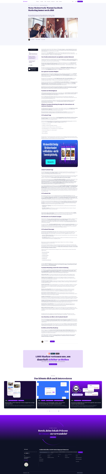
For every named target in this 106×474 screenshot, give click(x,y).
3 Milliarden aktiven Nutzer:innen (50, 96)
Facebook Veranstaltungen (46, 259)
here (57, 452)
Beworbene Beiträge (45, 252)
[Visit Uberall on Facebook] (26, 460)
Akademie (60, 1)
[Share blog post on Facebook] (30, 65)
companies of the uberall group (62, 451)
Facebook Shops (45, 256)
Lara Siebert (32, 39)
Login (76, 1)
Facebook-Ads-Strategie (67, 195)
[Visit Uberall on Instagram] (27, 460)
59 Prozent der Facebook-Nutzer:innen (47, 231)
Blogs (29, 5)
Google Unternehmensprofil (67, 121)
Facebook (66, 233)
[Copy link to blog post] (28, 65)
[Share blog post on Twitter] (32, 65)
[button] (37, 1)
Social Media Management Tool (70, 221)
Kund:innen (48, 1)
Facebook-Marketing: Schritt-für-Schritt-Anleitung (32, 61)
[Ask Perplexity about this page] (29, 453)
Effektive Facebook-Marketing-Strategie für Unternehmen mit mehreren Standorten (32, 57)
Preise (45, 1)
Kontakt (57, 1)
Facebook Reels (44, 253)
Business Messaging (44, 233)
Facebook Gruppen (45, 255)
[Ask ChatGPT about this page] (24, 453)
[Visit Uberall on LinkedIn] (24, 460)
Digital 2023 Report (48, 263)
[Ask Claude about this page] (26, 453)
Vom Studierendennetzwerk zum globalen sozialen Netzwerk (33, 53)
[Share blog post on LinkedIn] (31, 65)
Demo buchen (80, 1)
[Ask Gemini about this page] (27, 453)
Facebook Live (44, 258)
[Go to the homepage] (26, 449)
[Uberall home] (25, 1)
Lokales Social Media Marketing (35, 5)
